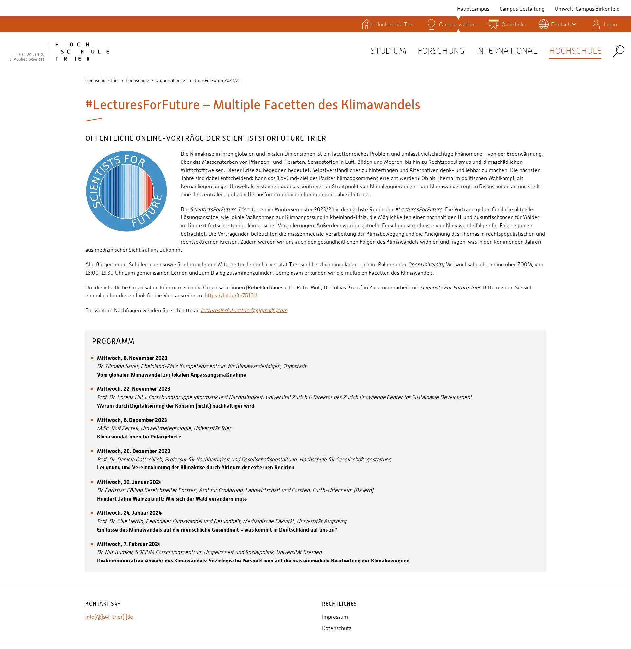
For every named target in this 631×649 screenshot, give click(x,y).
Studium (388, 51)
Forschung (441, 51)
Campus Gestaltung (522, 9)
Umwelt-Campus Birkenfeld (587, 9)
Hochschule (575, 51)
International (507, 51)
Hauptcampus (473, 9)
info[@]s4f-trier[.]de (109, 617)
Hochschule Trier (102, 80)
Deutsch (561, 24)
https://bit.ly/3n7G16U (231, 295)
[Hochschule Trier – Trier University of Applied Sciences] (59, 51)
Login (610, 24)
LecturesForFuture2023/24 (214, 80)
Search (618, 51)
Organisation (168, 80)
